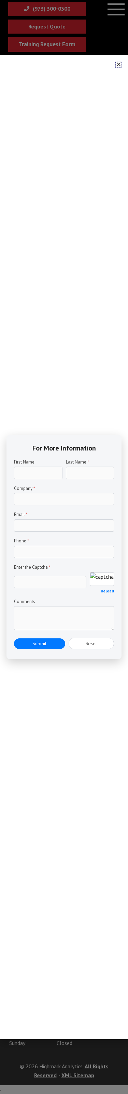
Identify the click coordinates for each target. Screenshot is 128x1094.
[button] (118, 64)
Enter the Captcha (32, 567)
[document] (64, 547)
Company (24, 488)
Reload (107, 590)
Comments (24, 601)
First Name (24, 462)
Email (21, 514)
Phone (21, 541)
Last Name (77, 462)
